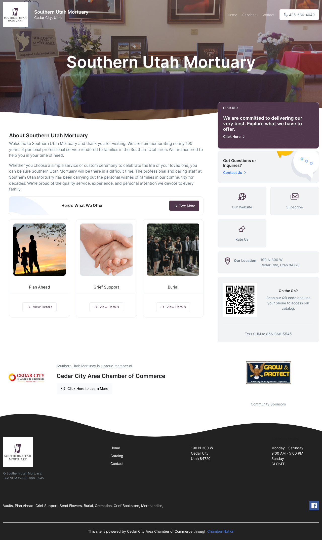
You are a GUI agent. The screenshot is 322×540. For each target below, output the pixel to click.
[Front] (16, 14)
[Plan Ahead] (39, 250)
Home (232, 15)
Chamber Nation (220, 531)
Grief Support (106, 287)
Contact (267, 15)
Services (249, 15)
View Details (42, 307)
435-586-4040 (301, 15)
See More (187, 206)
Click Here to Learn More (87, 388)
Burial (173, 287)
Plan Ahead (39, 287)
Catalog (116, 456)
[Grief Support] (106, 250)
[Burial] (173, 250)
